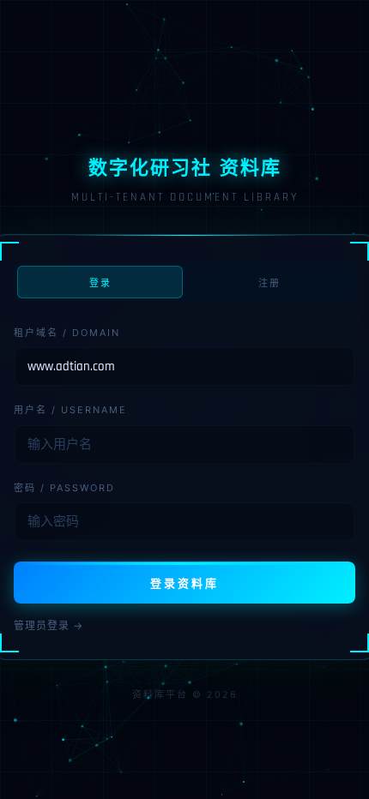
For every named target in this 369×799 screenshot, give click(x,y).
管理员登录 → (48, 625)
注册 (269, 283)
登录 (100, 283)
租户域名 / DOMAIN (67, 333)
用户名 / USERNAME (70, 410)
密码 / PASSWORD (64, 488)
